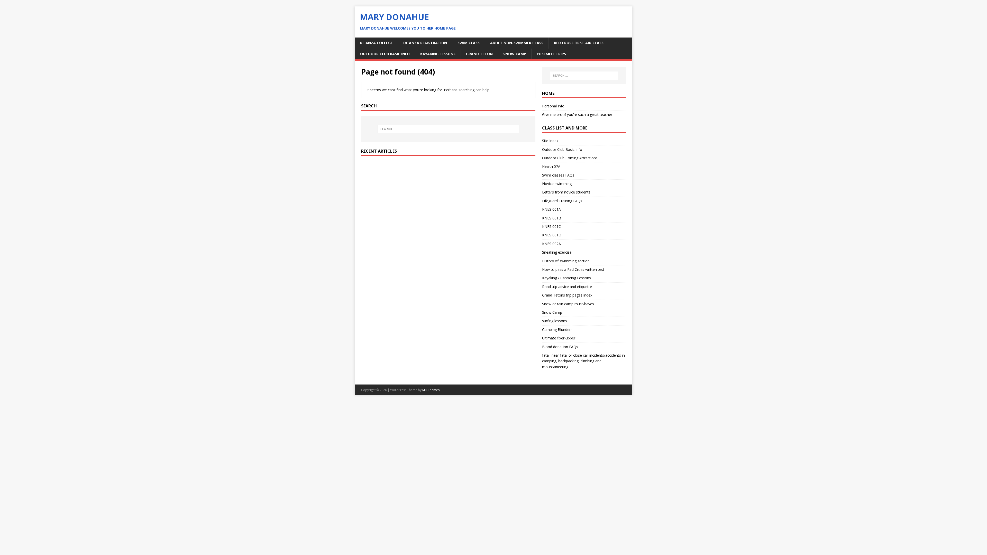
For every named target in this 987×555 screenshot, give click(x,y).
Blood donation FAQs (560, 346)
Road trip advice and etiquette (567, 286)
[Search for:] (448, 129)
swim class (469, 42)
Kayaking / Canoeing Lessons (566, 277)
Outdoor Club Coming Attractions (570, 157)
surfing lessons (554, 320)
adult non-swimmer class (516, 42)
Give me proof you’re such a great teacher (577, 114)
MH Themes (431, 390)
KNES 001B (551, 218)
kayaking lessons (437, 53)
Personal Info (553, 106)
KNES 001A (551, 209)
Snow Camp (552, 312)
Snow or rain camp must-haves (568, 303)
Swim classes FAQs (558, 175)
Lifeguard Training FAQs (562, 200)
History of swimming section (566, 260)
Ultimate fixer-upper (558, 338)
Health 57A (551, 166)
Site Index (550, 140)
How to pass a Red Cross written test (573, 269)
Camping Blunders (557, 329)
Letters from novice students (566, 192)
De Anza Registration (425, 42)
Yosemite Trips (551, 53)
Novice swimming (557, 183)
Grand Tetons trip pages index (567, 295)
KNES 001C (551, 226)
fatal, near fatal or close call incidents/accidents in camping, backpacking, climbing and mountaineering (583, 361)
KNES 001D (551, 235)
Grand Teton (479, 53)
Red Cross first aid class (579, 42)
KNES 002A (551, 243)
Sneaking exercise (557, 252)
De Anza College (376, 42)
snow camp (514, 53)
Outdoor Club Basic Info (385, 53)
